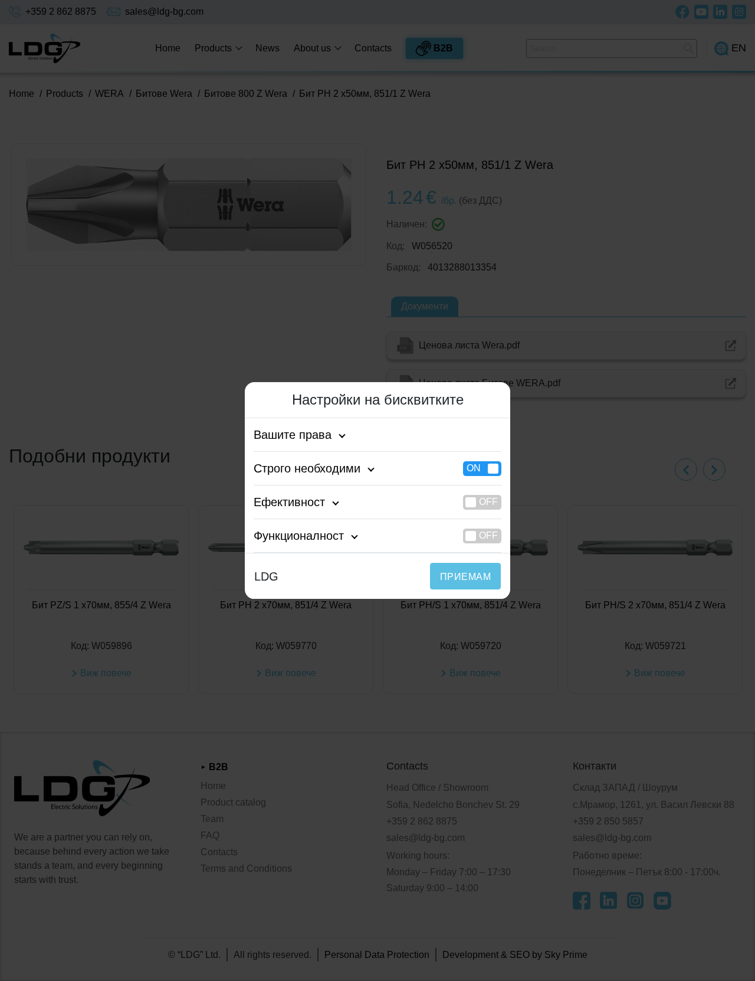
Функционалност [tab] (299, 535)
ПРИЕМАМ (465, 577)
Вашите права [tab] (292, 434)
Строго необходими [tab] (307, 468)
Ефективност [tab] (289, 502)
